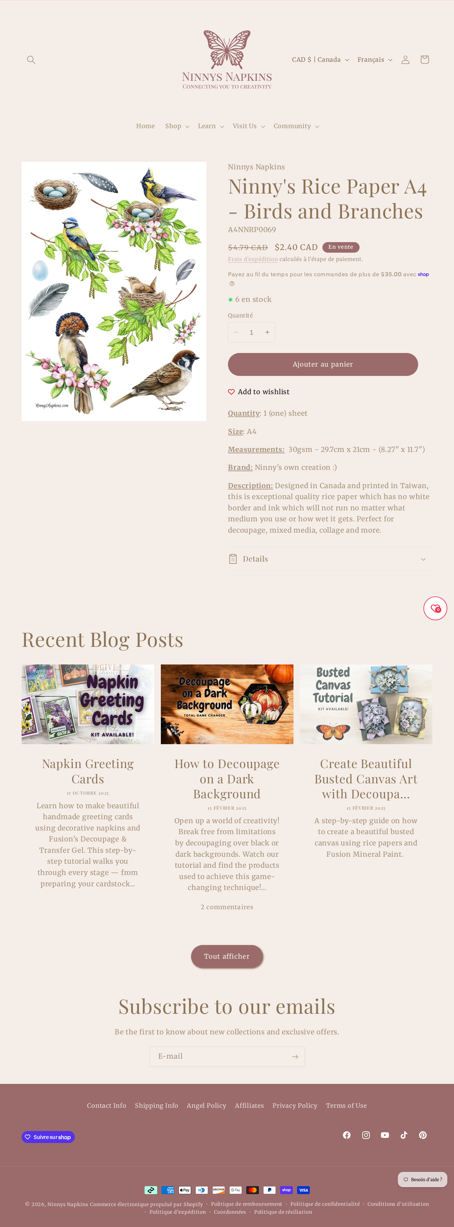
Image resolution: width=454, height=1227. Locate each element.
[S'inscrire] (294, 1057)
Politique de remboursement (247, 1204)
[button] (31, 59)
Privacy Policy (295, 1105)
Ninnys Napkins (68, 1204)
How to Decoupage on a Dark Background (227, 778)
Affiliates (249, 1105)
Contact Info (106, 1105)
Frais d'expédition (253, 259)
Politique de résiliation (283, 1212)
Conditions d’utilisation (398, 1204)
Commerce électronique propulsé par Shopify (146, 1204)
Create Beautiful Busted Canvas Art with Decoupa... (366, 778)
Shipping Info (156, 1105)
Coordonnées (230, 1212)
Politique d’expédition (178, 1212)
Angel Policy (206, 1105)
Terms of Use (346, 1105)
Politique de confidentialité (325, 1204)
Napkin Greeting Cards (88, 771)
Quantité (240, 315)
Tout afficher (227, 956)
